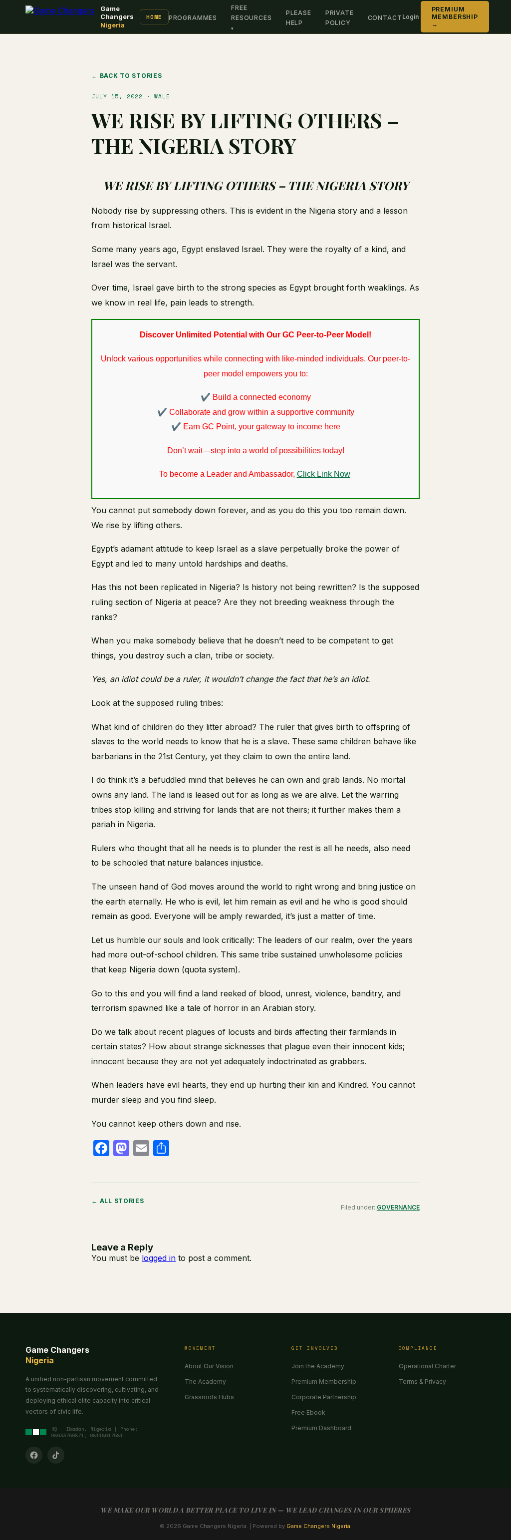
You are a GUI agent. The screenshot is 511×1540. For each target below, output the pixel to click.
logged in (159, 1258)
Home (154, 17)
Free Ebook (308, 1412)
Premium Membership (323, 1381)
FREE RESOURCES (251, 12)
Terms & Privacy (422, 1381)
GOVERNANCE (398, 1207)
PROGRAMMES (193, 17)
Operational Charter (427, 1366)
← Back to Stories (126, 75)
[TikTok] (55, 1455)
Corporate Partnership (323, 1397)
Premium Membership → (455, 16)
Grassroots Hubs (209, 1397)
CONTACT (385, 17)
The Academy (205, 1381)
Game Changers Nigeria (318, 1526)
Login (410, 16)
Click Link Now (323, 474)
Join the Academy (317, 1366)
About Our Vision (209, 1366)
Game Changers (117, 16)
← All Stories (117, 1201)
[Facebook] (33, 1455)
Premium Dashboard (321, 1428)
